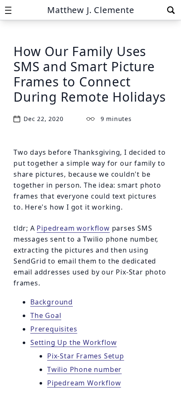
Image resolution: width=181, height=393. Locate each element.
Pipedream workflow (73, 228)
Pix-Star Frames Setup (85, 356)
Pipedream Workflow (84, 383)
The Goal (45, 315)
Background (51, 302)
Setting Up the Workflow (73, 342)
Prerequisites (53, 329)
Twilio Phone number (84, 369)
